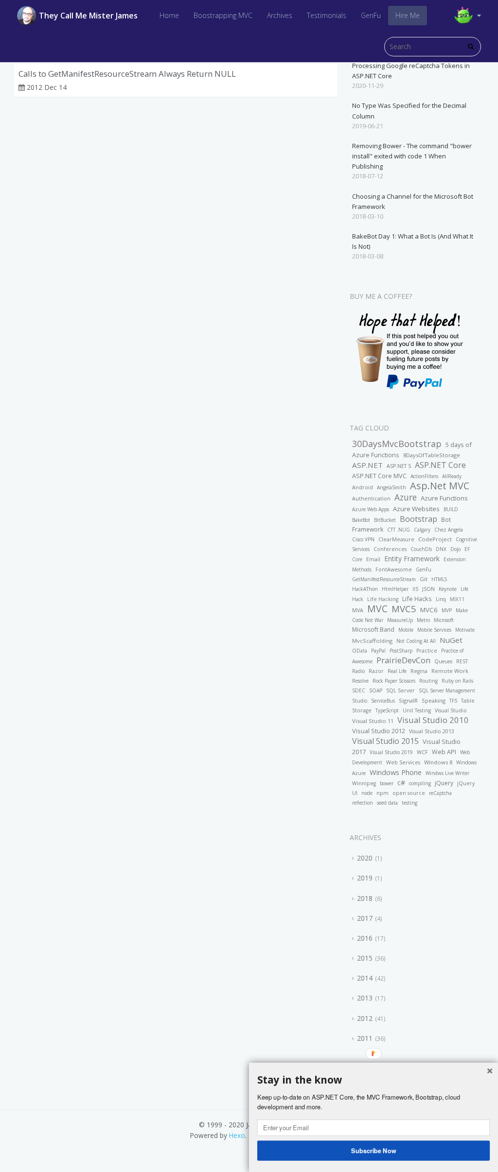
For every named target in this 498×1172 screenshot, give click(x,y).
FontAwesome (393, 569)
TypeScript (387, 710)
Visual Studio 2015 (385, 741)
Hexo (237, 1135)
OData (359, 650)
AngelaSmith (391, 487)
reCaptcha (440, 793)
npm (382, 793)
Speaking (433, 700)
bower (386, 783)
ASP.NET (367, 465)
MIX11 (457, 599)
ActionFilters (424, 476)
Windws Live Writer (447, 773)
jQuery (444, 783)
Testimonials (326, 15)
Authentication (371, 498)
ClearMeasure (396, 539)
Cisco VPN (363, 539)
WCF (422, 752)
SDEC (358, 690)
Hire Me (407, 15)
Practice (426, 650)
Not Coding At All (416, 641)
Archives (279, 15)
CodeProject (435, 539)
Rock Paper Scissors (394, 680)
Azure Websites (416, 508)
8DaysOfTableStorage (431, 455)
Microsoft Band (373, 629)
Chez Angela (448, 529)
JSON (428, 589)
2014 (365, 977)
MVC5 (403, 609)
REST (462, 661)
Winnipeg (364, 783)
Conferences (390, 549)
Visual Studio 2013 (431, 731)
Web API (444, 751)
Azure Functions (444, 498)
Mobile (405, 629)
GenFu (371, 15)
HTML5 (439, 579)
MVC (377, 608)
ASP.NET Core (440, 465)
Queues (443, 661)
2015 (365, 958)
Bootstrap (418, 519)
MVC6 (429, 609)
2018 (365, 898)
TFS (453, 700)
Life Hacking (382, 599)
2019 (365, 877)
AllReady (452, 476)
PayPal (378, 650)
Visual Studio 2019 (391, 752)
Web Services (403, 762)
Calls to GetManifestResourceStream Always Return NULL (127, 73)
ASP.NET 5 (399, 466)
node (367, 793)
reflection (362, 802)
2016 (365, 938)
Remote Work (449, 670)
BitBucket (385, 520)
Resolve (360, 680)
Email (373, 559)
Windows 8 (438, 762)
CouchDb (421, 549)
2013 (365, 997)
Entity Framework (412, 558)
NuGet (451, 640)
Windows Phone (396, 772)
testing (409, 802)
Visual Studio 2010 (433, 719)
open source (408, 793)
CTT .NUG (398, 529)
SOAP (375, 690)
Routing (428, 680)
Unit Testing (417, 710)
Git (423, 579)
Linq (441, 599)
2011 (365, 1038)
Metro (423, 620)
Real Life (397, 671)
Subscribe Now (373, 1150)
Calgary (422, 529)
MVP (447, 610)
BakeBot (361, 520)
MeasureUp (400, 620)
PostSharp (401, 650)
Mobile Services (434, 629)
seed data (387, 802)
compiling (420, 783)
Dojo (455, 549)
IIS (415, 589)
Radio (358, 671)
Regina (418, 671)
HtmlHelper (395, 589)
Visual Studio (451, 710)
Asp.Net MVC (439, 485)
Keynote (448, 589)
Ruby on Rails (457, 680)
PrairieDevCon (403, 660)
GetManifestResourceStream (384, 579)
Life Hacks (417, 598)
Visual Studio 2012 (378, 730)
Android (362, 487)
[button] (373, 1080)
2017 (365, 918)
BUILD (451, 509)
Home (169, 15)
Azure (405, 497)
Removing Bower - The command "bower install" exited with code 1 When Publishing (412, 156)
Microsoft (444, 620)
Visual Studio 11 (372, 720)
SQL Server (400, 690)
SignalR (408, 700)
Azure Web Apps (370, 509)
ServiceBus (383, 700)
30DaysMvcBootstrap (397, 443)
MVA (357, 610)
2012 (365, 1018)
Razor (376, 671)
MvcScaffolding (372, 640)
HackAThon (365, 589)
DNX (441, 549)
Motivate (465, 629)
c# (401, 782)
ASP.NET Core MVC (379, 475)
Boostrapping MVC (223, 15)
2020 (365, 857)
